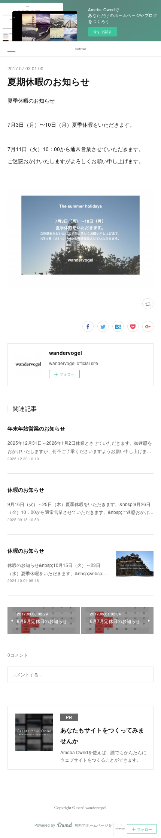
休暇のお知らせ (25, 489)
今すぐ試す (102, 31)
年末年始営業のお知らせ (36, 428)
